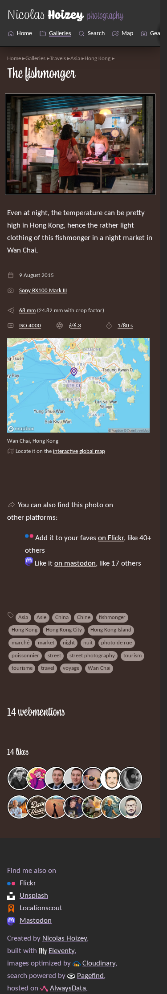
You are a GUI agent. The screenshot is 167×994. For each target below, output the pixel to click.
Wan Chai (99, 668)
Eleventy (61, 951)
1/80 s (125, 326)
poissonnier (25, 656)
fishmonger (112, 617)
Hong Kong (97, 58)
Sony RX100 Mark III (43, 290)
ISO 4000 (30, 326)
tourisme (22, 668)
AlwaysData (68, 988)
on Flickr (111, 538)
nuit (88, 643)
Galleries (35, 58)
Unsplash (34, 896)
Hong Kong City (64, 630)
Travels (58, 58)
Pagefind (90, 976)
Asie (41, 617)
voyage (71, 668)
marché (20, 643)
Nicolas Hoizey (64, 938)
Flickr (28, 883)
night (69, 643)
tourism (132, 656)
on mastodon (75, 563)
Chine (83, 617)
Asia (75, 58)
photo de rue (116, 643)
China (62, 617)
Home (14, 58)
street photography (92, 656)
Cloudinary (98, 963)
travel (47, 668)
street (54, 656)
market (46, 643)
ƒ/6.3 (75, 326)
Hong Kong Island (110, 630)
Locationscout (41, 908)
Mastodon (36, 921)
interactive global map (79, 451)
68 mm (27, 311)
